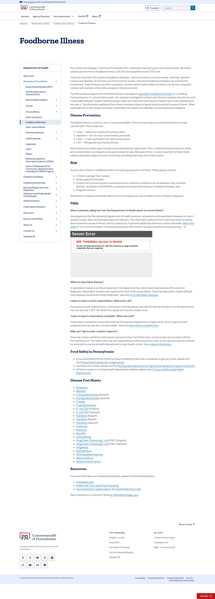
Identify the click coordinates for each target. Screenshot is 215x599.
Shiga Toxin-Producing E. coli (92, 440)
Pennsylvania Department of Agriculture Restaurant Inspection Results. (156, 365)
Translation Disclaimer (175, 578)
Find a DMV (114, 542)
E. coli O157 (82, 408)
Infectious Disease (35, 132)
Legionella (31, 144)
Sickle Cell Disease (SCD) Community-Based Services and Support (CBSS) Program (40, 169)
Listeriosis (81, 426)
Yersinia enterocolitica (88, 461)
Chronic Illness (33, 112)
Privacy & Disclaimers (156, 578)
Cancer (29, 106)
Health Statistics (31, 201)
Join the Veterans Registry (121, 552)
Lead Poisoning (33, 138)
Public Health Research (34, 207)
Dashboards (29, 236)
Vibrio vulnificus (84, 457)
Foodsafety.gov (85, 481)
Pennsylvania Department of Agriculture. (102, 362)
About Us (27, 225)
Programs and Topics (33, 176)
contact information (160, 344)
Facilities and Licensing (34, 182)
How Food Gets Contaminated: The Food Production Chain (108, 489)
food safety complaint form (143, 325)
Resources (28, 213)
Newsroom (28, 75)
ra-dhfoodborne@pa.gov (124, 494)
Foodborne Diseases (36, 122)
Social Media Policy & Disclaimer (181, 580)
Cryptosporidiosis (86, 405)
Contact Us (28, 231)
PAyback (113, 557)
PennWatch (159, 542)
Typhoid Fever (84, 450)
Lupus (28, 148)
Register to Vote (117, 537)
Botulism (81, 391)
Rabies (29, 153)
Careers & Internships (164, 537)
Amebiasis (82, 387)
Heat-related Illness (35, 127)
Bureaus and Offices (33, 219)
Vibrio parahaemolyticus (89, 454)
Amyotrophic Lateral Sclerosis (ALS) (35, 93)
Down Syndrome (34, 117)
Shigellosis (82, 447)
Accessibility (140, 578)
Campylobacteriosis (87, 394)
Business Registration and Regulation (35, 188)
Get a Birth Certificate (119, 547)
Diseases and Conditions (35, 81)
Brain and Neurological (36, 100)
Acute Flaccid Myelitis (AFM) (39, 86)
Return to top (185, 524)
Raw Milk (81, 433)
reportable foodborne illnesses (157, 93)
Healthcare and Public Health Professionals (37, 194)
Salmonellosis (84, 436)
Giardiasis (81, 415)
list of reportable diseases (144, 294)
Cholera (80, 401)
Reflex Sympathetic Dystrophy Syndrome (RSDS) (40, 160)
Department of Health (35, 67)
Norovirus (81, 429)
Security (189, 578)
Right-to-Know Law (163, 547)
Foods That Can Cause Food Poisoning (97, 485)
